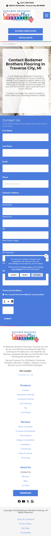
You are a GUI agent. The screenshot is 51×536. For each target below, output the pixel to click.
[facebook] (19, 501)
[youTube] (23, 501)
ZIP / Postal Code (7, 252)
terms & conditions (23, 294)
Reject (25, 275)
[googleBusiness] (32, 501)
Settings (37, 275)
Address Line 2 (7, 216)
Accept (13, 275)
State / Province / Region (10, 240)
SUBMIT (8, 318)
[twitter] (28, 501)
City (3, 228)
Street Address (7, 205)
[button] (25, 31)
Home (4, 44)
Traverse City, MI (25, 375)
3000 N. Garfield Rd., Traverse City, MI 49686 (27, 6)
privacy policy (38, 294)
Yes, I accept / (24, 294)
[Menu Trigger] (46, 15)
